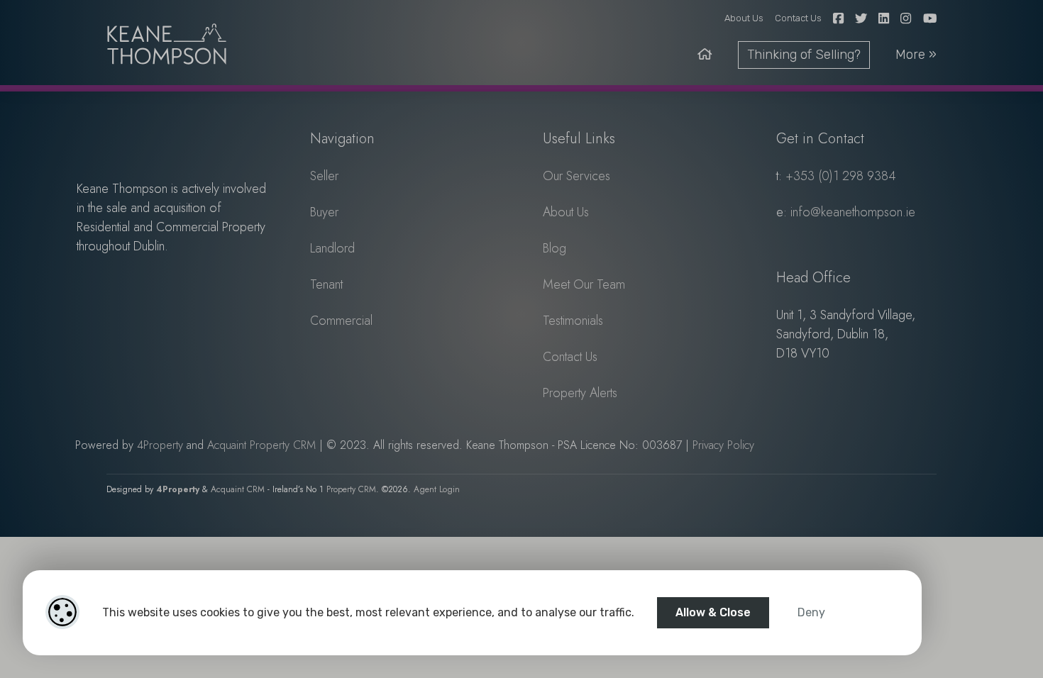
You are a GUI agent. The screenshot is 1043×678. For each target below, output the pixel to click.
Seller (324, 176)
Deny (811, 612)
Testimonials (573, 320)
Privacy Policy (723, 445)
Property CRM (351, 489)
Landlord (332, 248)
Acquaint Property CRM (261, 445)
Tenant (326, 284)
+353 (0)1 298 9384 (840, 176)
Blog (554, 248)
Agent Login (437, 489)
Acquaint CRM (238, 489)
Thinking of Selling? (804, 54)
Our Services (576, 176)
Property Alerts (580, 393)
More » (916, 54)
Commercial (341, 320)
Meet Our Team (584, 284)
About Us (743, 18)
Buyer (324, 212)
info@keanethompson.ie (852, 212)
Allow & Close (713, 612)
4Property (160, 445)
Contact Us (798, 18)
